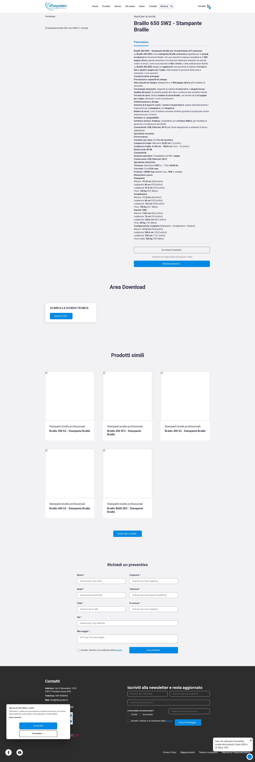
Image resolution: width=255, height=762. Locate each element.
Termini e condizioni (208, 752)
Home (95, 6)
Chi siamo (130, 6)
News (142, 6)
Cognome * (135, 575)
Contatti (153, 6)
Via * (79, 617)
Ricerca (165, 6)
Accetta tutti (38, 726)
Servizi (117, 6)
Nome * (80, 575)
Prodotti (106, 6)
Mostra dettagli (15, 717)
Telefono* (134, 589)
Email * (80, 589)
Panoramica (141, 42)
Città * (80, 603)
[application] (249, 757)
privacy (119, 650)
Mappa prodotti (187, 752)
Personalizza (37, 734)
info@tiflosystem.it (59, 700)
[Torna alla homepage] (56, 6)
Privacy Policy (169, 752)
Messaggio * (83, 631)
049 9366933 (62, 695)
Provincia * (134, 603)
